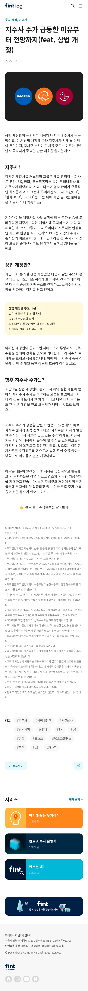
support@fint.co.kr (53, 945)
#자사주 (52, 747)
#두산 (20, 747)
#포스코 (38, 738)
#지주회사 (66, 720)
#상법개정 (23, 729)
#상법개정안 (43, 720)
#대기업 (43, 729)
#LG (73, 729)
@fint (24, 945)
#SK (59, 729)
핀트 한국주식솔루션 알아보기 (46, 507)
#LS (35, 747)
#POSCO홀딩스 (61, 738)
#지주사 (22, 720)
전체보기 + (76, 799)
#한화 (20, 738)
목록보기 (17, 766)
